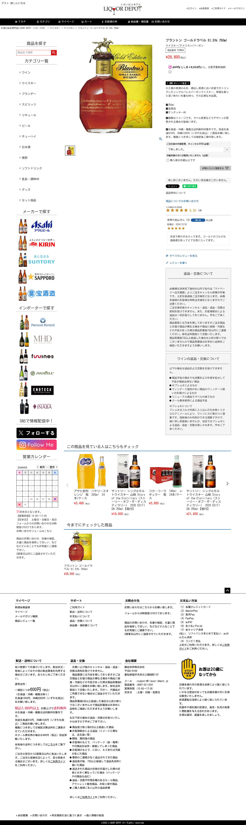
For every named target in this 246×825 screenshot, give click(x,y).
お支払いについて (80, 616)
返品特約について (176, 193)
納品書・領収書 (138, 21)
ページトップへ (227, 590)
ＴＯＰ (20, 21)
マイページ (66, 21)
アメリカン (69, 28)
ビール (26, 125)
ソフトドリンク (32, 168)
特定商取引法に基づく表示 (67, 815)
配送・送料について (81, 612)
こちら (48, 531)
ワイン (26, 72)
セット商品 (29, 200)
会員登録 (204, 8)
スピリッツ (29, 104)
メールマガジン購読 (26, 616)
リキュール (29, 115)
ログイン (192, 8)
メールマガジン (237, 8)
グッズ (26, 189)
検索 (54, 52)
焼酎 (25, 157)
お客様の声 (109, 21)
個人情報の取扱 (95, 815)
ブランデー (29, 93)
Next (227, 483)
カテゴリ (45, 21)
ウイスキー (55, 28)
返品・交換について (81, 621)
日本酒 (26, 147)
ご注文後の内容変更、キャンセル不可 (188, 144)
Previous (67, 485)
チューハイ (29, 136)
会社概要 (23, 815)
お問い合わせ (162, 21)
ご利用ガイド (219, 8)
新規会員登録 (22, 607)
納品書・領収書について (83, 625)
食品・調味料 (30, 179)
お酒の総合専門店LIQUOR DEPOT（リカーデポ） (23, 28)
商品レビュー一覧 (25, 621)
